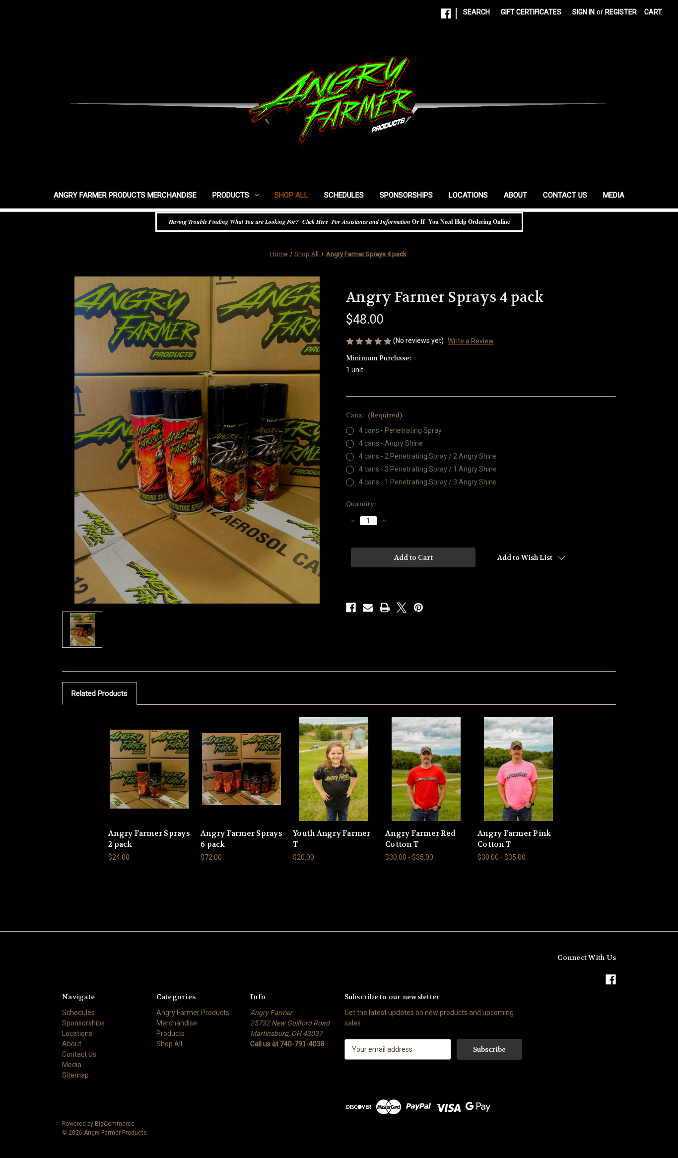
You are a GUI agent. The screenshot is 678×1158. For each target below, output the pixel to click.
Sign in (583, 12)
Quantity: (361, 504)
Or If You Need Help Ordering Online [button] (339, 221)
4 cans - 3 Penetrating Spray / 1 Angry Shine (428, 469)
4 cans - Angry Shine (391, 443)
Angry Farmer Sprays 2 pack (149, 839)
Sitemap (75, 1075)
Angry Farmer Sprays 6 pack (241, 839)
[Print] (385, 607)
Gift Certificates (531, 12)
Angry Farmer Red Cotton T (420, 839)
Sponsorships (406, 195)
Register (621, 12)
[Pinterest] (418, 607)
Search (476, 12)
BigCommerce (115, 1123)
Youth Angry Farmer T (332, 839)
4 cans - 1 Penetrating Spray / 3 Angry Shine (428, 482)
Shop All (291, 195)
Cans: (374, 415)
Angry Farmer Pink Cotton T (514, 839)
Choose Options (149, 777)
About (515, 195)
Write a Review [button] (471, 341)
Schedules (344, 195)
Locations (468, 195)
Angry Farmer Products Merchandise (125, 195)
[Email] (368, 607)
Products (230, 195)
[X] (402, 607)
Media (613, 195)
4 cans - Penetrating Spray (400, 430)
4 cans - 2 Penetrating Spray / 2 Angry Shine (428, 456)
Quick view (141, 760)
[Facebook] (446, 13)
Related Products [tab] (99, 693)
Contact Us (565, 195)
